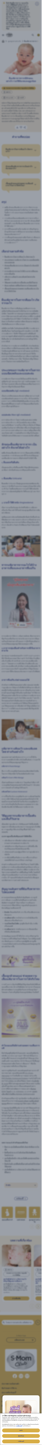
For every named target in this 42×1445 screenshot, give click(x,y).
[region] (21, 1429)
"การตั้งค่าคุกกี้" (19, 1425)
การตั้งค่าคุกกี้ (21, 1441)
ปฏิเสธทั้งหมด (21, 1435)
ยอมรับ (21, 1430)
